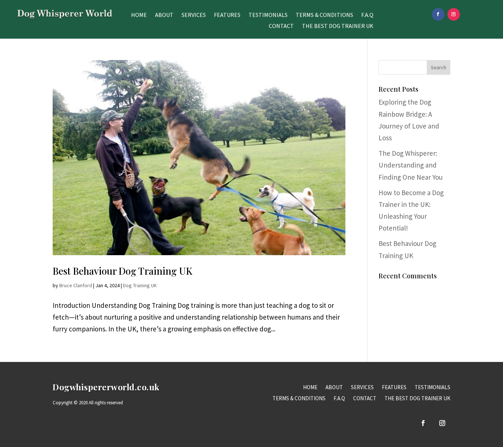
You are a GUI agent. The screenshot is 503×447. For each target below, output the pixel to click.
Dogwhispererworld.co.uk (106, 387)
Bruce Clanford (75, 285)
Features (227, 15)
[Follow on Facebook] (438, 14)
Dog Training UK (140, 285)
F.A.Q (367, 15)
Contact (281, 26)
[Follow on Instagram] (453, 14)
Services (194, 15)
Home (139, 15)
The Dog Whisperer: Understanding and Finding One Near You (411, 165)
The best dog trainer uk (337, 26)
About (164, 15)
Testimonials (268, 15)
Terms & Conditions (324, 15)
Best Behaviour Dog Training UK (122, 270)
